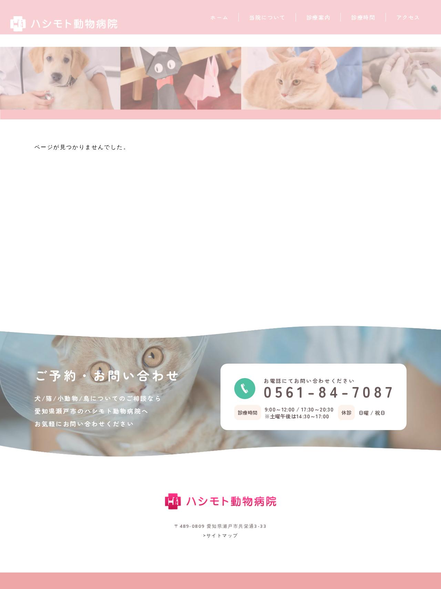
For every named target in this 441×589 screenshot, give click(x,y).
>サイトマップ (220, 535)
